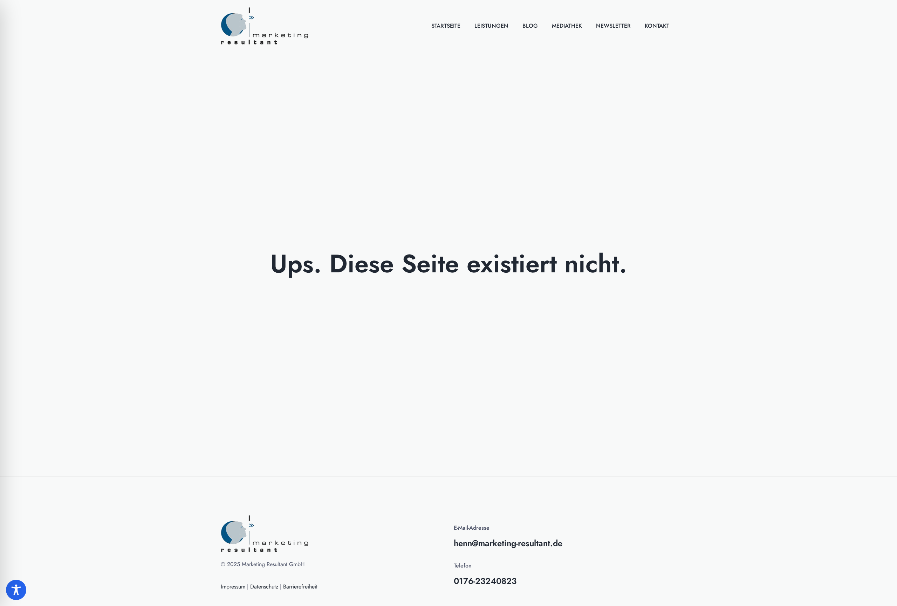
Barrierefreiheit (300, 587)
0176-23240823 (485, 581)
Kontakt (657, 26)
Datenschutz (264, 587)
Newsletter (613, 26)
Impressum (233, 587)
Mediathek (567, 26)
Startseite (445, 26)
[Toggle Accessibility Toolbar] (16, 590)
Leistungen (491, 26)
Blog (530, 26)
